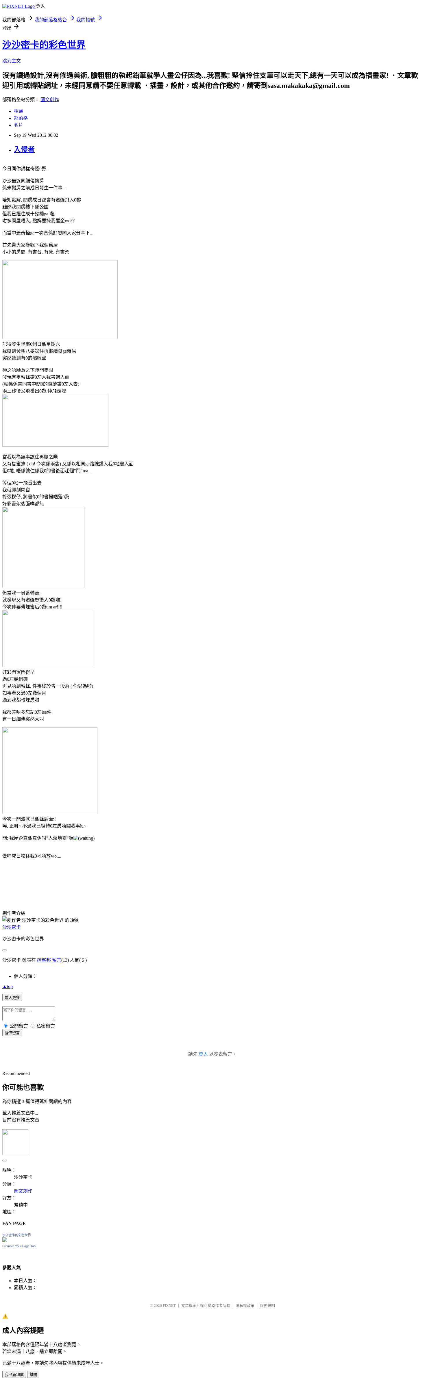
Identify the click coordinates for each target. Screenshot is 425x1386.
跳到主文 (11, 60)
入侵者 (24, 149)
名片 (18, 125)
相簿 (18, 111)
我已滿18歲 (14, 1374)
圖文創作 (49, 99)
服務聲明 (267, 1305)
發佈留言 (12, 1033)
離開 (33, 1374)
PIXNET (169, 1305)
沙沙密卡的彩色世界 (44, 45)
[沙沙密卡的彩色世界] (4, 1240)
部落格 (21, 118)
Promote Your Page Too (19, 1246)
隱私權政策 (245, 1305)
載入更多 (12, 997)
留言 (56, 960)
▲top (7, 986)
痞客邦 (44, 960)
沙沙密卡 (11, 927)
